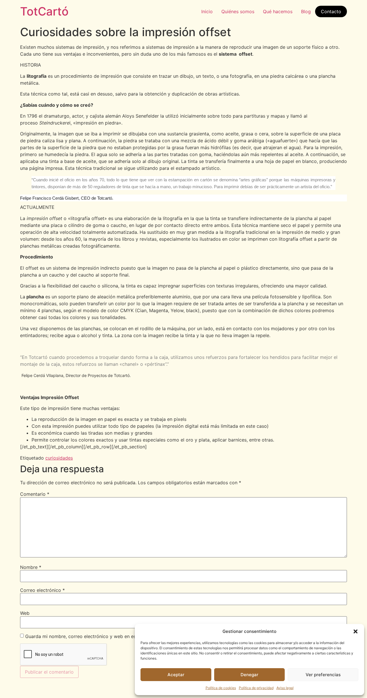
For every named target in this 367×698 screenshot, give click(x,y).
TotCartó (44, 11)
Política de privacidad (256, 688)
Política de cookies (221, 688)
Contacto (331, 11)
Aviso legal (285, 688)
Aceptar (175, 674)
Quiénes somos (237, 11)
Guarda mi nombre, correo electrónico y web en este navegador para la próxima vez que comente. (133, 636)
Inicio (207, 11)
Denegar (249, 674)
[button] (355, 631)
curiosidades (59, 458)
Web (25, 613)
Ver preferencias (323, 674)
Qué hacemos (277, 11)
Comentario (34, 494)
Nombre (30, 567)
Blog (306, 11)
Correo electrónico (42, 590)
